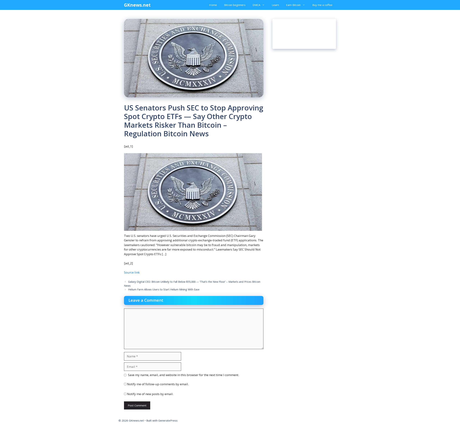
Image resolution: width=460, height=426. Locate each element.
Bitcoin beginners (234, 5)
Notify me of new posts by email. (150, 394)
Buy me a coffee (322, 5)
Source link (132, 272)
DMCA (256, 5)
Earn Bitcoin (293, 5)
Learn (275, 5)
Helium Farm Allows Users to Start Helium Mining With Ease (163, 289)
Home (213, 5)
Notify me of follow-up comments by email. (158, 384)
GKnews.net (137, 5)
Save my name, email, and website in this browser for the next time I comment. (183, 375)
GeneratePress (168, 420)
